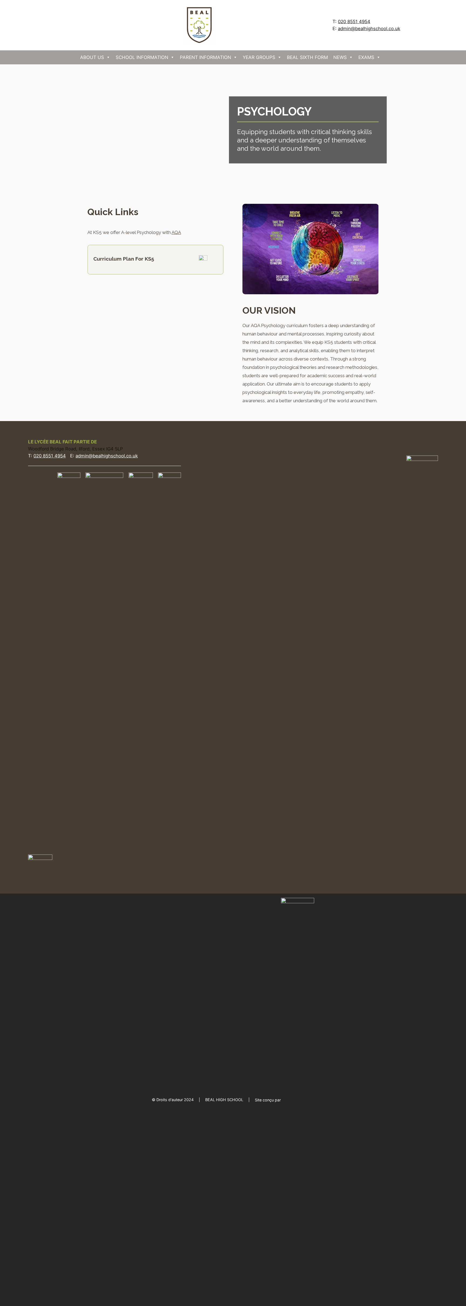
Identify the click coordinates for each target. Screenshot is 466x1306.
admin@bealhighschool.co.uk (369, 28)
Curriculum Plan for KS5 (123, 259)
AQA (176, 232)
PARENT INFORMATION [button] (205, 57)
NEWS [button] (340, 57)
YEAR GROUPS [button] (259, 57)
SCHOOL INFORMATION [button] (142, 57)
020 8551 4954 (354, 21)
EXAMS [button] (366, 57)
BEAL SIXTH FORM (307, 57)
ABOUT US (92, 57)
